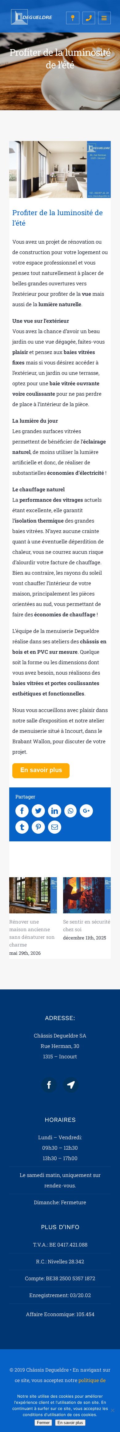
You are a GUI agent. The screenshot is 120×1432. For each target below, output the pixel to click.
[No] (112, 1410)
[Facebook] (49, 1085)
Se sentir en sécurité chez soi (87, 895)
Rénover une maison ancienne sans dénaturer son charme (33, 895)
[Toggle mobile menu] (104, 18)
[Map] (71, 1085)
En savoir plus (70, 1422)
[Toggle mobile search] (88, 18)
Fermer (43, 1422)
